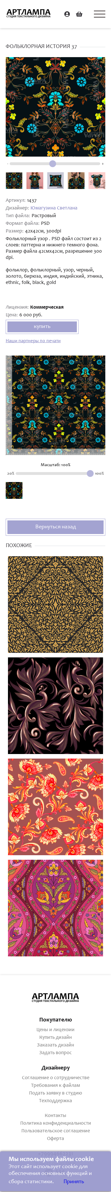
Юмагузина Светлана (53, 208)
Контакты (55, 1115)
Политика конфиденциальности (55, 1123)
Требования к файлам (55, 1085)
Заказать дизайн (55, 1045)
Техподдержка (55, 1101)
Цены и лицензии (55, 1030)
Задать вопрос (55, 1053)
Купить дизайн (55, 1037)
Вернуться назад (55, 527)
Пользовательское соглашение (55, 1131)
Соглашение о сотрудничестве (55, 1078)
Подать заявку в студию (55, 1093)
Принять (73, 1182)
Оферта (55, 1138)
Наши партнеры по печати (33, 341)
